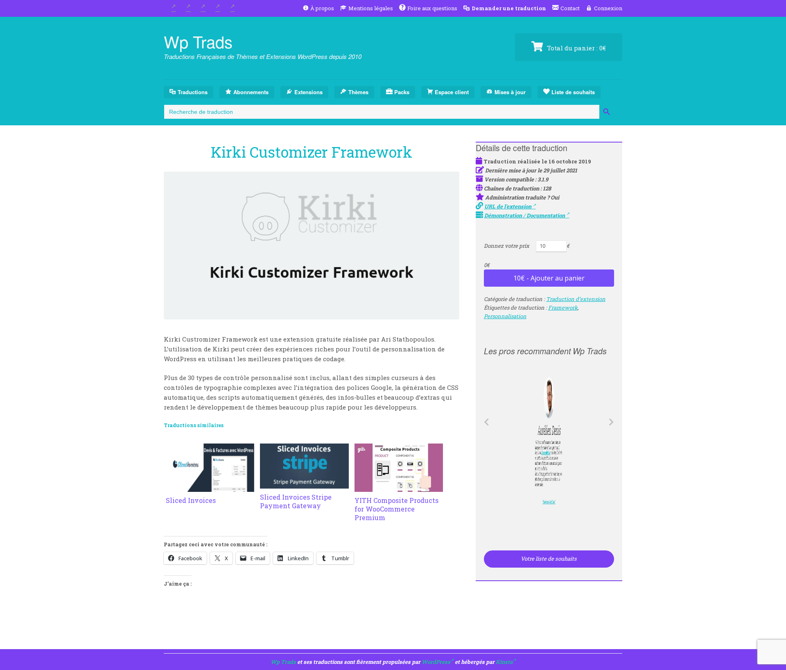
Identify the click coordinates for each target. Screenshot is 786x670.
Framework (563, 307)
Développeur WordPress (547, 502)
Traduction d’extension (575, 299)
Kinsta (504, 661)
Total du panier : (575, 48)
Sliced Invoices (191, 500)
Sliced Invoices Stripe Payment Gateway (296, 501)
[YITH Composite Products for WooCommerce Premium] (399, 487)
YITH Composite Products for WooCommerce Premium (396, 509)
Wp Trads (198, 41)
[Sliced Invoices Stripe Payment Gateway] (304, 484)
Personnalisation (505, 316)
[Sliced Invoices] (210, 487)
